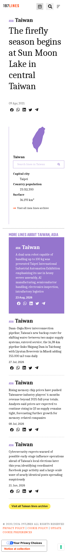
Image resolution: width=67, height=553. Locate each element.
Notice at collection (17, 548)
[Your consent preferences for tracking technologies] (61, 547)
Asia (11, 21)
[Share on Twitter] (30, 110)
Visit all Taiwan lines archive (30, 506)
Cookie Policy (37, 528)
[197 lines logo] (11, 6)
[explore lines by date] (39, 6)
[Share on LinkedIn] (24, 110)
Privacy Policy (14, 528)
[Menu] (59, 6)
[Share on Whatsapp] (18, 110)
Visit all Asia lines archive (33, 208)
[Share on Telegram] (36, 110)
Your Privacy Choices (27, 543)
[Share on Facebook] (12, 110)
